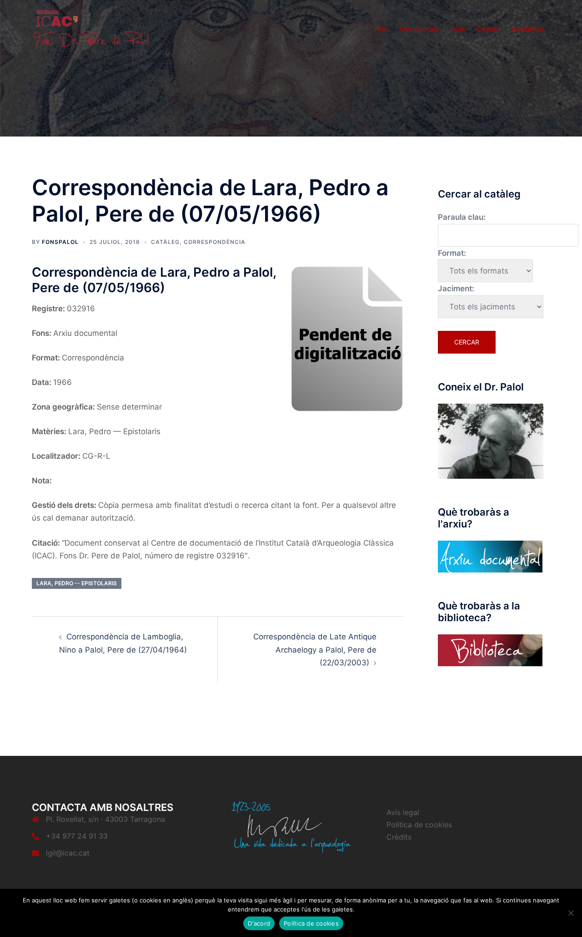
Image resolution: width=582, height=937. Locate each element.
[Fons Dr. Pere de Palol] (91, 28)
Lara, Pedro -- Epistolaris (76, 583)
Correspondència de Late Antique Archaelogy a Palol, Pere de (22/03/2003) (314, 649)
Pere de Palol (418, 29)
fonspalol (60, 241)
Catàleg (165, 241)
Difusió (488, 29)
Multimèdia (527, 29)
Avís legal (402, 812)
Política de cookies (419, 824)
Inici (380, 29)
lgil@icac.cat (68, 852)
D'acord (259, 923)
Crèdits (398, 836)
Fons (458, 29)
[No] (570, 912)
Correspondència (215, 241)
